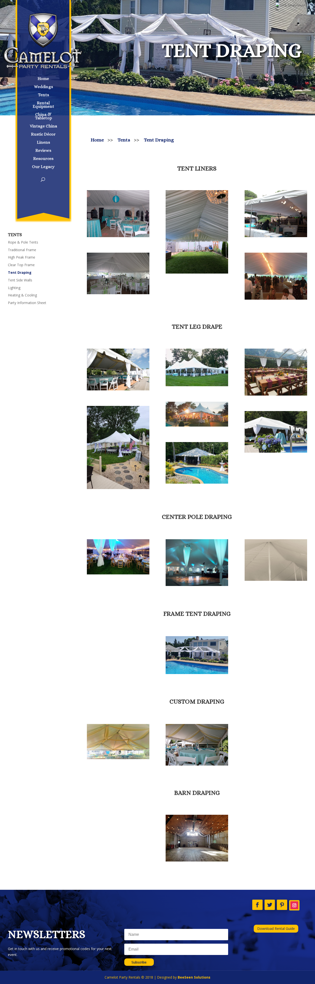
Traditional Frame (22, 249)
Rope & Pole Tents (23, 242)
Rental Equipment (43, 105)
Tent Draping (20, 272)
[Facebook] (257, 905)
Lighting (14, 287)
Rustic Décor (43, 135)
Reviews (43, 151)
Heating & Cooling (22, 295)
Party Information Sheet (27, 302)
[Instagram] (294, 905)
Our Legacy (43, 167)
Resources (43, 159)
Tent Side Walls (20, 280)
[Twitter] (270, 905)
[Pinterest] (282, 905)
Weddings (43, 87)
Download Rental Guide (276, 928)
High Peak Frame (21, 257)
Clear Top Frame (21, 264)
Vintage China (43, 126)
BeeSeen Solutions (194, 977)
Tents (43, 95)
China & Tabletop (43, 116)
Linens (43, 143)
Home (43, 79)
